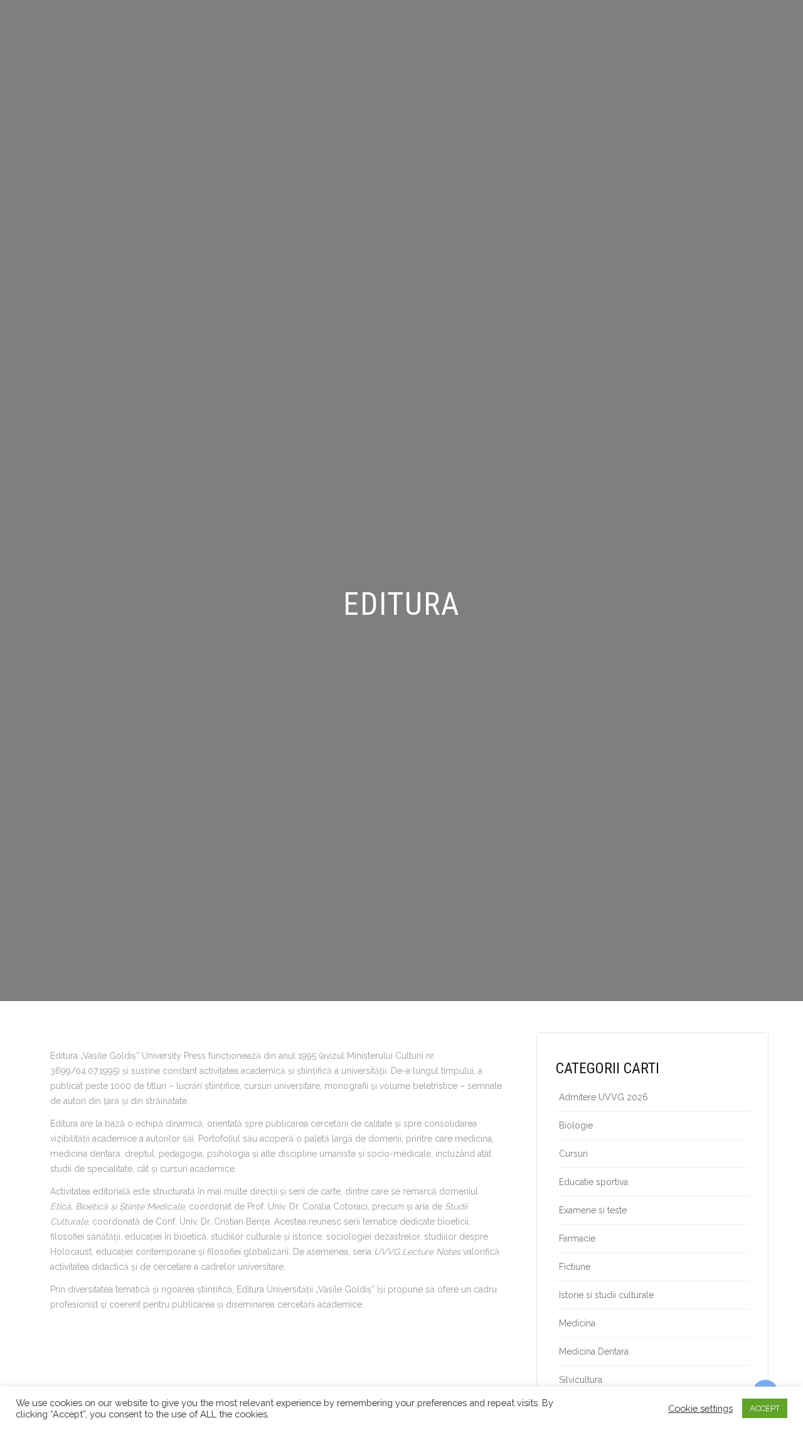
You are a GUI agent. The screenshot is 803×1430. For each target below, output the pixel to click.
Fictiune (574, 1267)
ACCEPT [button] (765, 1408)
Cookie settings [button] (700, 1408)
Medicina (577, 1323)
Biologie (576, 1125)
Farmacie (577, 1238)
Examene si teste (593, 1210)
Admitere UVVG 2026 (603, 1097)
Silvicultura (580, 1380)
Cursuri (573, 1154)
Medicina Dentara (594, 1351)
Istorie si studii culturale (606, 1295)
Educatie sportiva (593, 1182)
